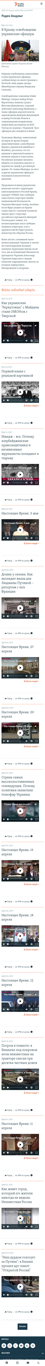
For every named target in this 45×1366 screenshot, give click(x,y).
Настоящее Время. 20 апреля (19, 726)
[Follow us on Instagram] (9, 1345)
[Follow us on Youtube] (21, 1345)
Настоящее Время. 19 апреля (19, 864)
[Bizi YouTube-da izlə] (28, 1363)
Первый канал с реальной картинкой (23, 385)
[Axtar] (38, 1363)
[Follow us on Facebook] (4, 1345)
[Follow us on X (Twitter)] (15, 1345)
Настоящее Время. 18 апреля (19, 929)
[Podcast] (32, 1345)
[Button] (8, 280)
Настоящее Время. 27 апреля (19, 661)
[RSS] (27, 1345)
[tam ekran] (36, 340)
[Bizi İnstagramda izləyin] (17, 1363)
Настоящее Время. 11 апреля (19, 1138)
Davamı (22, 1326)
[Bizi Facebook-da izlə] (7, 1363)
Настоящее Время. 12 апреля (19, 994)
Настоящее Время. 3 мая (17, 523)
